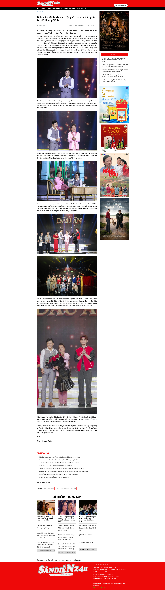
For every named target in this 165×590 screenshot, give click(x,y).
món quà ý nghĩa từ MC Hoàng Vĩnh (66, 488)
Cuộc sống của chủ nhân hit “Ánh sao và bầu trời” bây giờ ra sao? (58, 474)
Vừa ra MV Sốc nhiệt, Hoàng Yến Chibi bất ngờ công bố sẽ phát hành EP (46, 535)
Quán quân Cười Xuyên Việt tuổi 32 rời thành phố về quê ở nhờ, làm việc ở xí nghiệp (66, 546)
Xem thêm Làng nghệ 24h (87, 549)
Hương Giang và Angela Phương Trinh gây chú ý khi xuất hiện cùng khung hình (66, 519)
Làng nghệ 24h (69, 8)
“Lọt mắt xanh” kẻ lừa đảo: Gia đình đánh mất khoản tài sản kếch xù (59, 463)
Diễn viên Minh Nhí (49, 488)
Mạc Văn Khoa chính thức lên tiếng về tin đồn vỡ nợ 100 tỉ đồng (87, 528)
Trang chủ (40, 11)
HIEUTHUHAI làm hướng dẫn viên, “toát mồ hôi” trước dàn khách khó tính (114, 75)
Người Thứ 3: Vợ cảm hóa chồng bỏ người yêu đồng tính (55, 465)
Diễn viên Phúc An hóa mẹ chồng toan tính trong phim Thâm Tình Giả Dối (115, 70)
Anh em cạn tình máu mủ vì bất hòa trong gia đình (54, 477)
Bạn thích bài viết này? (44, 482)
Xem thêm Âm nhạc (45, 550)
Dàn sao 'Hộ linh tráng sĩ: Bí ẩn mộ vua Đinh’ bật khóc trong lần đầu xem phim (87, 519)
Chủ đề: (39, 489)
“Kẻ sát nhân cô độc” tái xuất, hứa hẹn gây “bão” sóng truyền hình (58, 460)
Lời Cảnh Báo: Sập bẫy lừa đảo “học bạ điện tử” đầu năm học (114, 80)
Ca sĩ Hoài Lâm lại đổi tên (86, 542)
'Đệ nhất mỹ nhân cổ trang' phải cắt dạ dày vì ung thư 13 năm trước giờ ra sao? (66, 537)
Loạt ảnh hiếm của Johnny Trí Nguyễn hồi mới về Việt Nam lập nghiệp (66, 528)
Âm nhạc (43, 8)
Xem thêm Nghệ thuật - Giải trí (66, 552)
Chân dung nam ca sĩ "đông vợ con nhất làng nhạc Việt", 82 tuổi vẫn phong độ (45, 544)
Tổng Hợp (114, 54)
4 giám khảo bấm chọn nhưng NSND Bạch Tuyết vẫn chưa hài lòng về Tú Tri (61, 468)
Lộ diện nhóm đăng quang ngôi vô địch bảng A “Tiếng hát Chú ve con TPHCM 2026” (114, 59)
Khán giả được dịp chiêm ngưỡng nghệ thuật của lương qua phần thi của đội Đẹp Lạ (64, 471)
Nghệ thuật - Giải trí (55, 8)
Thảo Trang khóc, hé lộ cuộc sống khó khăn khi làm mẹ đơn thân (45, 518)
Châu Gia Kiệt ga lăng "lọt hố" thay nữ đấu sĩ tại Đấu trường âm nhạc (59, 457)
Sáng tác (80, 8)
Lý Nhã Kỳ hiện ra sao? (85, 535)
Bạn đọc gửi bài (120, 5)
